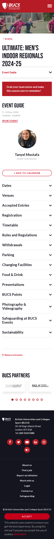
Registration (12, 215)
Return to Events (14, 354)
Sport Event (10, 120)
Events (8, 38)
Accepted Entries (15, 205)
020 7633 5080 (26, 433)
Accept (27, 516)
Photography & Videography (14, 306)
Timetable (10, 225)
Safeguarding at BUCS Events (19, 320)
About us (27, 465)
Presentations (13, 284)
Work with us (27, 480)
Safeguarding (27, 496)
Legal (27, 485)
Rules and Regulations (19, 235)
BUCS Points (12, 294)
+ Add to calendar (27, 173)
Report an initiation (27, 475)
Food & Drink (12, 275)
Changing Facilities (17, 265)
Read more (20, 534)
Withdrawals (12, 245)
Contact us (27, 490)
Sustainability (12, 332)
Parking (8, 255)
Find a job (27, 470)
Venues (8, 195)
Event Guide (9, 72)
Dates (6, 185)
